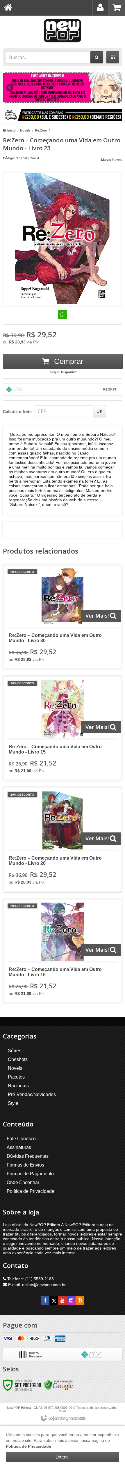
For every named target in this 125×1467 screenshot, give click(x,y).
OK (99, 411)
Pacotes (16, 1076)
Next (115, 85)
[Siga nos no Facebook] (45, 1300)
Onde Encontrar (23, 1182)
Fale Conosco (21, 1138)
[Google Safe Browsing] (58, 1385)
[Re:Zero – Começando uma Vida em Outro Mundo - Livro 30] (62, 617)
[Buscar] (96, 57)
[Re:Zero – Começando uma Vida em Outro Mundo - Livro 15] (62, 728)
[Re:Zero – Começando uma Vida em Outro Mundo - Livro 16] (62, 951)
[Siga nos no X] (53, 1300)
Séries (14, 1050)
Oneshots (18, 1059)
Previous (10, 87)
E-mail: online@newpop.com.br (36, 1284)
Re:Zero (41, 130)
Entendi (62, 1457)
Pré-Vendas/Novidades (32, 1094)
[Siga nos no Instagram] (71, 1300)
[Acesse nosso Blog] (80, 1300)
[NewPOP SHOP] (62, 30)
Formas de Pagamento (30, 1173)
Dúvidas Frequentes (28, 1156)
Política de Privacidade (30, 1191)
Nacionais (18, 1085)
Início (11, 130)
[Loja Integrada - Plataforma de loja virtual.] (63, 1418)
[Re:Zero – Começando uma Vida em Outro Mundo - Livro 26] (62, 839)
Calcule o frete (17, 411)
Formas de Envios (25, 1164)
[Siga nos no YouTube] (62, 1300)
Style (13, 1103)
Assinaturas (19, 1147)
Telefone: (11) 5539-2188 (30, 1278)
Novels (25, 130)
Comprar (67, 361)
